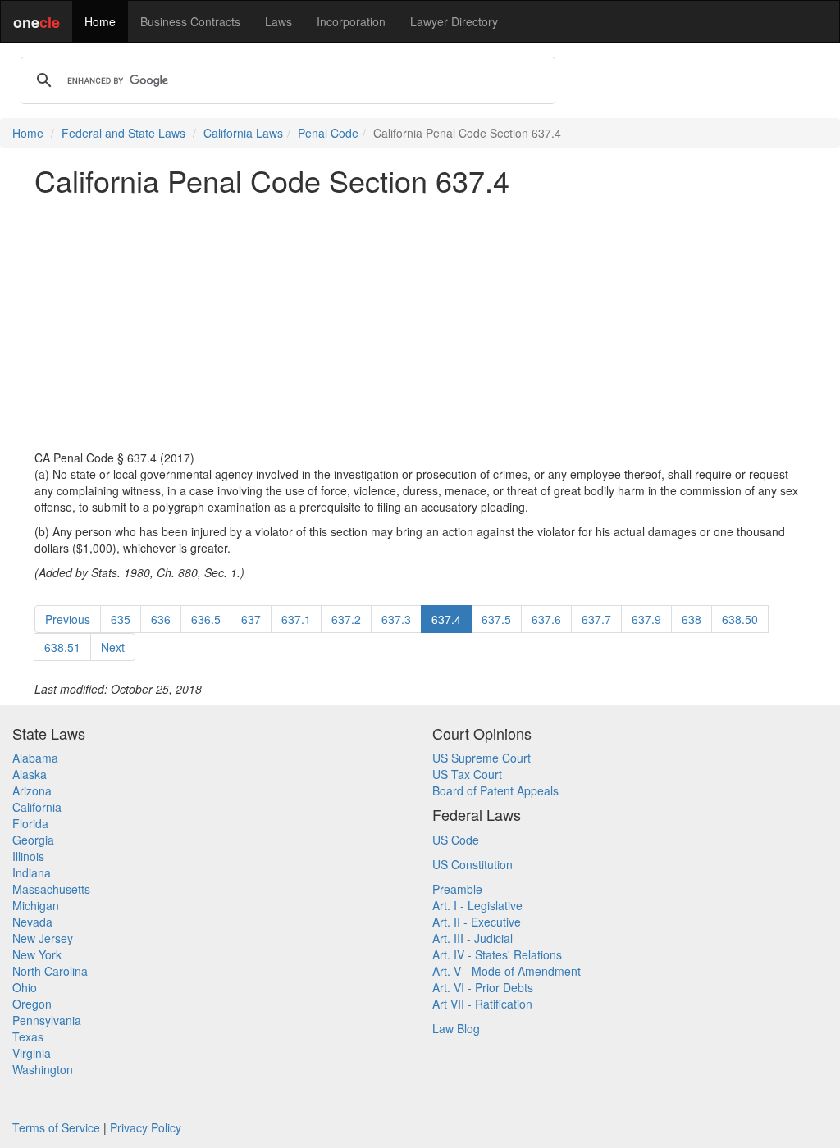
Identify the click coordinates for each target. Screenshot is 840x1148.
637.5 (496, 619)
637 (251, 619)
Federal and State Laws (123, 133)
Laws (278, 21)
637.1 (296, 619)
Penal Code (328, 133)
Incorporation (351, 21)
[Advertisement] (420, 323)
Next (113, 647)
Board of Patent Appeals (495, 790)
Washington (42, 1069)
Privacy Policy (145, 1127)
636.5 (206, 619)
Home (100, 21)
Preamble (457, 889)
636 (161, 619)
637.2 (346, 619)
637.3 (396, 619)
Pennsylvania (46, 1020)
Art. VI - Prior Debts (482, 987)
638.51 (62, 647)
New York (37, 954)
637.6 (546, 619)
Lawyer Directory (454, 21)
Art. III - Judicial (472, 938)
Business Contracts (190, 21)
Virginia (31, 1053)
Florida (30, 823)
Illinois (28, 856)
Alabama (35, 757)
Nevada (32, 921)
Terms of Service (56, 1127)
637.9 (646, 619)
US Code (455, 839)
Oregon (32, 1003)
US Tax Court (467, 774)
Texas (27, 1036)
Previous (67, 619)
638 (691, 619)
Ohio (24, 987)
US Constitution (472, 864)
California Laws (243, 133)
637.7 (596, 619)
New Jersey (42, 938)
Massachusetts (51, 889)
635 (120, 619)
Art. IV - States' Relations (497, 954)
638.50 (740, 619)
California (37, 807)
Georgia (33, 839)
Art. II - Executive (476, 921)
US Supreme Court (481, 757)
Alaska (29, 774)
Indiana (31, 872)
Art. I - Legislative (477, 905)
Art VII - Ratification (482, 1003)
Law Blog (456, 1028)
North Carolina (50, 971)
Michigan (35, 905)
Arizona (32, 790)
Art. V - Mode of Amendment (506, 971)
